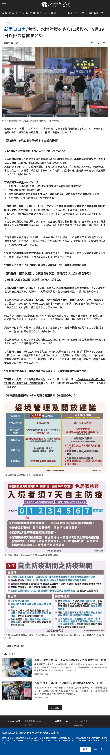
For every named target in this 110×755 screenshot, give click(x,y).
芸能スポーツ (58, 13)
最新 (4, 13)
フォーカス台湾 (80, 721)
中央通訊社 (79, 725)
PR (101, 13)
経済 (32, 13)
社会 (25, 13)
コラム (83, 13)
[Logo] (55, 4)
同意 (85, 749)
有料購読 (28, 725)
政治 (11, 13)
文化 (46, 13)
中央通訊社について (33, 721)
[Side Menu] (4, 5)
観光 (39, 13)
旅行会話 (93, 13)
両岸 (18, 13)
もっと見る (55, 707)
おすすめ (72, 13)
